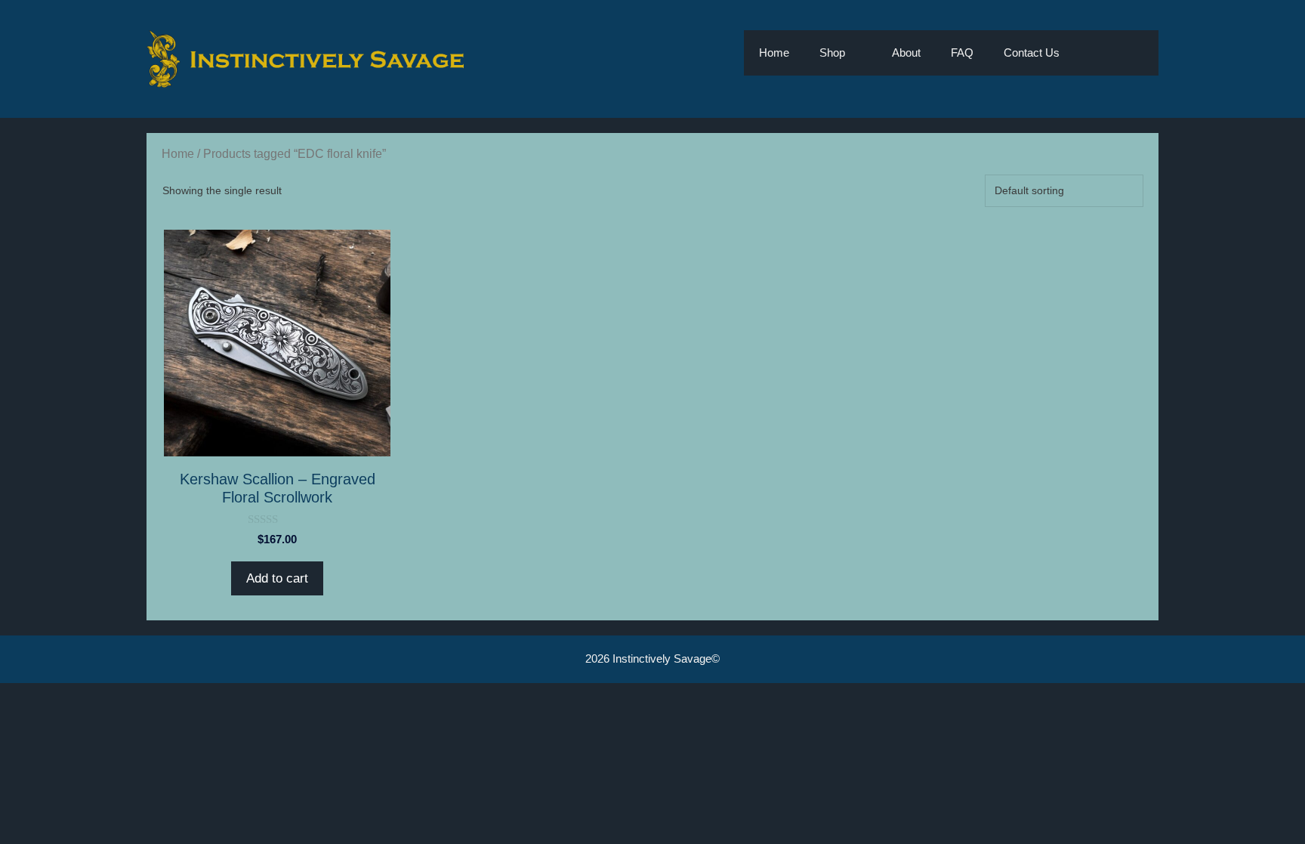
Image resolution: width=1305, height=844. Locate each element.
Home (774, 52)
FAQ (962, 52)
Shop (832, 52)
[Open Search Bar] (1097, 53)
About (906, 52)
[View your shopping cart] (1138, 53)
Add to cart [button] (277, 578)
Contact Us (1032, 52)
